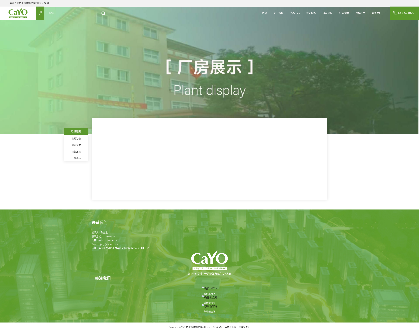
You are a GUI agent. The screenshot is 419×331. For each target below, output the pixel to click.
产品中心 (295, 13)
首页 (264, 13)
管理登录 (243, 327)
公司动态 (311, 13)
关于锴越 (278, 13)
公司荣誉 (327, 13)
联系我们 (377, 13)
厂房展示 (344, 13)
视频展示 (360, 13)
